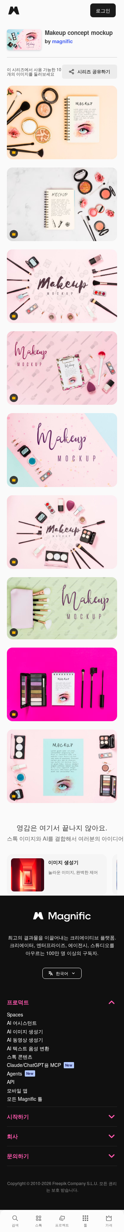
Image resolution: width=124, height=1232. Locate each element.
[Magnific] (13, 10)
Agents (20, 1073)
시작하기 (18, 1116)
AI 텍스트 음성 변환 (28, 1048)
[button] (62, 973)
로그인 (103, 10)
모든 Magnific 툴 (24, 1098)
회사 (12, 1136)
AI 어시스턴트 (22, 1022)
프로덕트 (18, 1002)
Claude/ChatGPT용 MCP (40, 1064)
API (10, 1081)
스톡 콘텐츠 (19, 1056)
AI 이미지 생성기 (25, 1031)
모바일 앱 (17, 1090)
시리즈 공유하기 (94, 71)
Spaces (15, 1014)
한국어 (62, 973)
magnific (62, 41)
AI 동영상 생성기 (25, 1039)
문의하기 (18, 1156)
